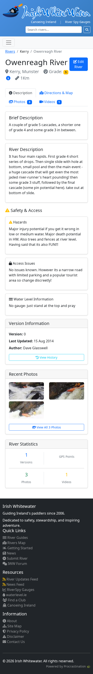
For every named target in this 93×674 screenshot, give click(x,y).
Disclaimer (15, 636)
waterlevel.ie (16, 594)
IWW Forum (17, 563)
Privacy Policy (17, 631)
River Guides (17, 537)
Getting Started (19, 548)
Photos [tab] (21, 101)
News (11, 553)
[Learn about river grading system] (8, 78)
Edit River (79, 64)
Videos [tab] (51, 101)
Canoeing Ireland (43, 22)
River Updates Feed (22, 579)
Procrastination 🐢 (77, 666)
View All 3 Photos (48, 427)
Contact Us (15, 641)
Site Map (14, 626)
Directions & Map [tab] (58, 92)
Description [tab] (22, 92)
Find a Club (16, 600)
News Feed (15, 584)
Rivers (10, 51)
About (11, 620)
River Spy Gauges (77, 22)
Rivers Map (16, 542)
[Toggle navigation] (9, 42)
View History (48, 357)
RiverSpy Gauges (20, 589)
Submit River (17, 558)
